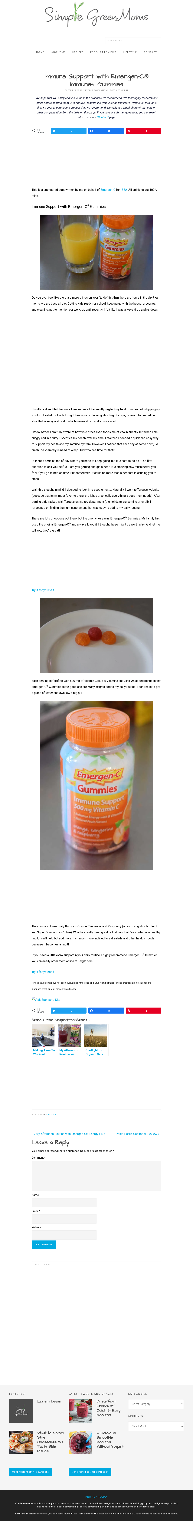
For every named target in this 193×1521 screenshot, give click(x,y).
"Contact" (103, 117)
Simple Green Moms (96, 14)
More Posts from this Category (30, 1472)
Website (36, 1227)
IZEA (124, 190)
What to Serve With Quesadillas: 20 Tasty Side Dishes (50, 1442)
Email (36, 1211)
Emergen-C (108, 190)
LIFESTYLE (51, 1114)
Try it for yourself (43, 590)
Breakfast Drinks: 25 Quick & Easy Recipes (109, 1408)
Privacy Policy (96, 1496)
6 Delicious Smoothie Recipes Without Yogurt (110, 1439)
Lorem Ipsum (49, 1401)
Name (36, 1194)
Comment (39, 1157)
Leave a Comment (118, 90)
